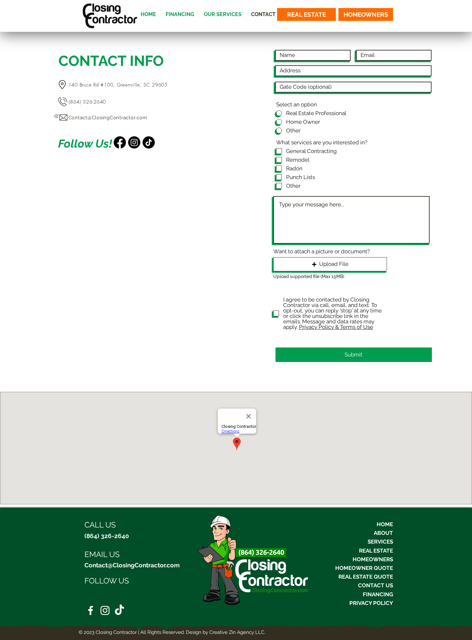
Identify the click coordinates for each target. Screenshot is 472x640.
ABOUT (383, 533)
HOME (385, 524)
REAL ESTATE (376, 550)
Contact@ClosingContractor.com (132, 565)
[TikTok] (119, 610)
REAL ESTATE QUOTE (365, 576)
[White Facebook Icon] (90, 610)
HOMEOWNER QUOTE (364, 568)
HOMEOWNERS (373, 559)
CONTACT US (375, 585)
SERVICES (380, 541)
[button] (330, 264)
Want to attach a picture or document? (321, 251)
